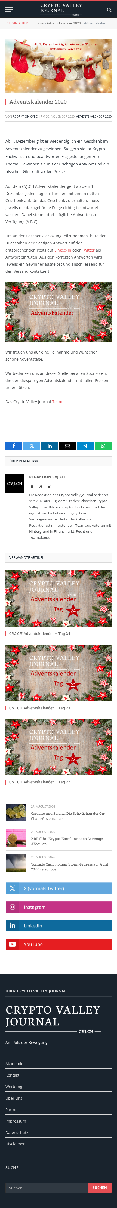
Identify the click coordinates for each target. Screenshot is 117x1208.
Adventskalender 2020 (64, 23)
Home (39, 23)
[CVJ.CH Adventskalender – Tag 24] (58, 598)
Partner (12, 1109)
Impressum (15, 1121)
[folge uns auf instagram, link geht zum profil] (59, 907)
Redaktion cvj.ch (26, 116)
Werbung (13, 1086)
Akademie (14, 1063)
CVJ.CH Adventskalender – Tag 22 (39, 781)
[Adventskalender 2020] (58, 66)
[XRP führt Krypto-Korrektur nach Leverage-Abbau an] (16, 838)
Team (57, 401)
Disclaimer (15, 1143)
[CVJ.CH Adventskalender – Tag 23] (58, 673)
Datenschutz (16, 1132)
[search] (109, 10)
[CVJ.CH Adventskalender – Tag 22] (58, 747)
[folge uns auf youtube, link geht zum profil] (59, 944)
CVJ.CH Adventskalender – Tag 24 (39, 633)
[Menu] (9, 10)
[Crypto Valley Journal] (61, 10)
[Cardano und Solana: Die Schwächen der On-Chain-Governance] (16, 812)
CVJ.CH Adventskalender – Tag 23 (39, 707)
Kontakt (12, 1075)
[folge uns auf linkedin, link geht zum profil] (59, 925)
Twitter (88, 250)
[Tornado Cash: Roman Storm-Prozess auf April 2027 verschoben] (16, 863)
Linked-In (62, 250)
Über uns (13, 1098)
